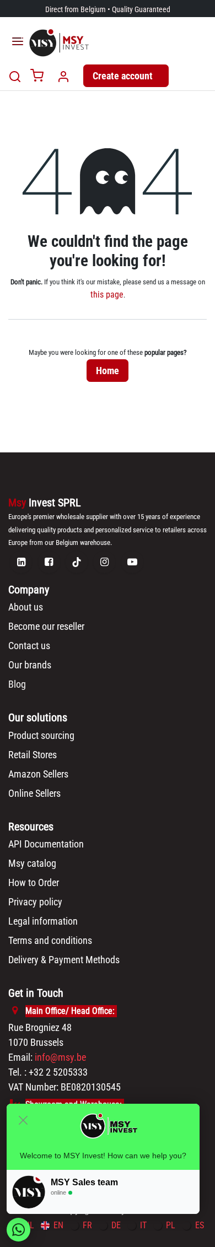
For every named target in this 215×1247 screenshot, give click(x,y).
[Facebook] (49, 562)
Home (107, 370)
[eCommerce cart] (37, 76)
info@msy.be (60, 1057)
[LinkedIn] (21, 562)
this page (106, 294)
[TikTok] (77, 562)
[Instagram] (104, 562)
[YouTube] (132, 562)
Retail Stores (32, 754)
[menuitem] (52, 1225)
